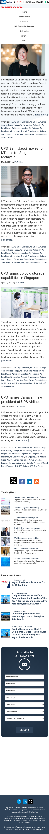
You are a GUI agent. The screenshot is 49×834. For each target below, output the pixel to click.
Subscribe (24, 31)
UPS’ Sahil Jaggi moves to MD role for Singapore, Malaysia (22, 153)
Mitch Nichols (27, 463)
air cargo (34, 122)
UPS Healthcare (7, 386)
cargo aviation (41, 134)
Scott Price (14, 383)
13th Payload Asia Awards (24, 26)
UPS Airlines (24, 466)
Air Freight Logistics (20, 128)
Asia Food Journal (21, 829)
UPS (16, 466)
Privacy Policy (40, 827)
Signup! (24, 730)
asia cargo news (27, 134)
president (38, 463)
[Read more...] (41, 115)
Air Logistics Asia (17, 131)
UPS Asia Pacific (8, 137)
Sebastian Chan (26, 383)
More (24, 40)
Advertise (25, 36)
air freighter (34, 128)
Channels (24, 21)
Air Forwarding (26, 125)
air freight (37, 125)
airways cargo (13, 134)
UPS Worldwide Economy (36, 262)
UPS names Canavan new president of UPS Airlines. (21, 399)
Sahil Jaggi (5, 262)
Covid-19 (5, 383)
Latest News (24, 16)
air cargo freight (12, 125)
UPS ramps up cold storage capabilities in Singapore (22, 275)
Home (24, 12)
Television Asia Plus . (37, 829)
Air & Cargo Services (20, 122)
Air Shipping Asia (32, 131)
